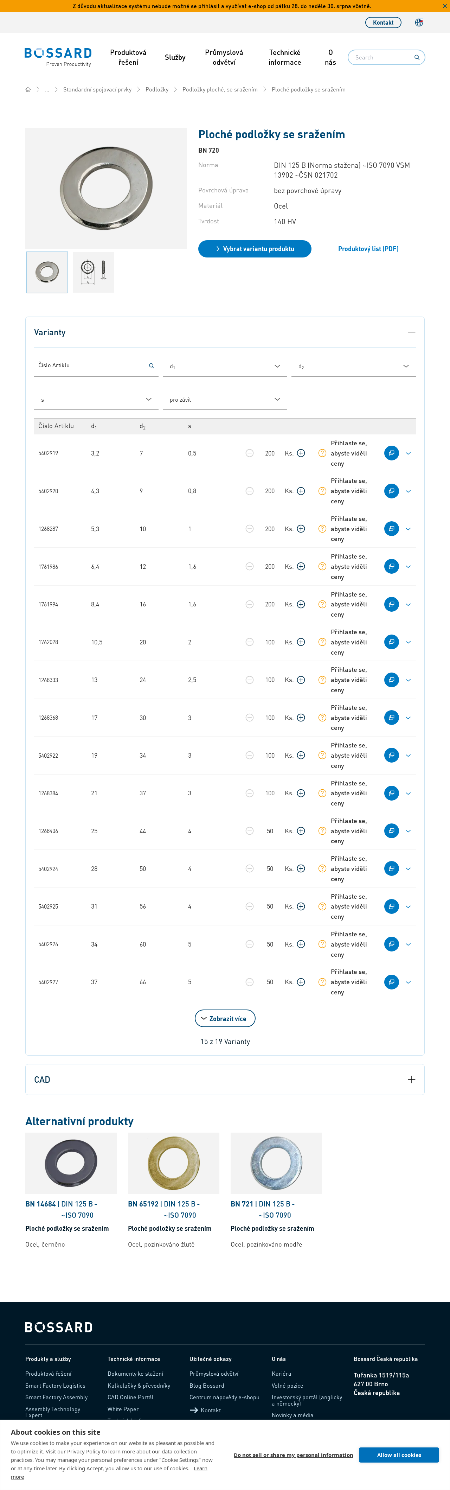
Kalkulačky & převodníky (139, 1385)
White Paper (123, 1409)
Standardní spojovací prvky (97, 89)
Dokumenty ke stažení (135, 1373)
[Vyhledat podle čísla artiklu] (151, 366)
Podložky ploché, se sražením (220, 89)
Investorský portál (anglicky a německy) (307, 1400)
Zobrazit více (228, 1018)
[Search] (417, 57)
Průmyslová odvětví (224, 56)
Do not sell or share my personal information (293, 1454)
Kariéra (281, 1373)
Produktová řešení (128, 56)
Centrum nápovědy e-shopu (224, 1397)
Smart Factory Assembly (56, 1397)
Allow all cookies (399, 1454)
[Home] (28, 89)
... (47, 89)
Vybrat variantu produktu (258, 248)
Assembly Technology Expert (52, 1412)
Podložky (157, 89)
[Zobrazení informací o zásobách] (322, 453)
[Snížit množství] (249, 453)
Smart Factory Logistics (55, 1385)
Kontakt (383, 22)
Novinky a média (293, 1415)
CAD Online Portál (131, 1397)
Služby (175, 57)
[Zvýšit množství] (301, 453)
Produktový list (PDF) (368, 248)
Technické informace (285, 56)
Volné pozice (287, 1385)
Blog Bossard (206, 1385)
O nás (330, 56)
